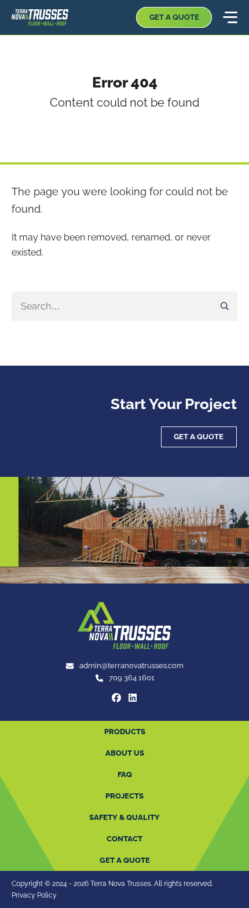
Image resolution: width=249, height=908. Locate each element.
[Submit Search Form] (225, 306)
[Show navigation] (229, 17)
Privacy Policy (34, 895)
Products (124, 731)
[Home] (40, 17)
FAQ (125, 774)
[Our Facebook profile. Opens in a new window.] (116, 697)
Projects (124, 796)
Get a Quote (174, 17)
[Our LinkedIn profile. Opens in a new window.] (132, 697)
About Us (124, 753)
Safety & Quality (124, 817)
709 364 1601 (132, 677)
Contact (124, 838)
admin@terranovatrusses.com (131, 665)
